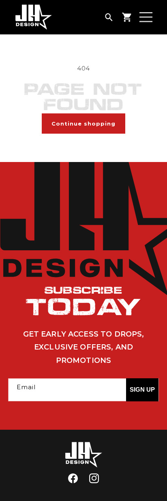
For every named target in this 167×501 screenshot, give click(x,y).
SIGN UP (142, 389)
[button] (109, 17)
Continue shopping (83, 123)
